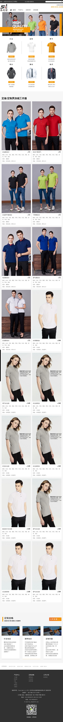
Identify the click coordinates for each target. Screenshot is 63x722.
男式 (54, 84)
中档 (9, 84)
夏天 (53, 61)
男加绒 (29, 61)
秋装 (51, 61)
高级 (12, 86)
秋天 (49, 61)
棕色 (29, 86)
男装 (49, 86)
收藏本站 (32, 1)
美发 (11, 61)
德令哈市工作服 (12, 666)
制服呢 (32, 61)
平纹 (34, 61)
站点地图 (27, 1)
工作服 (15, 677)
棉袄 (29, 59)
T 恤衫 (15, 682)
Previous (2, 22)
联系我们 (45, 677)
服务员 (8, 59)
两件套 (49, 84)
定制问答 (28, 10)
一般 (11, 84)
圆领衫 (15, 684)
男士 (52, 84)
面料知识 (31, 677)
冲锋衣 (15, 686)
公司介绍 (46, 675)
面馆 (11, 59)
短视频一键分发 (43, 666)
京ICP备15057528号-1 (34, 692)
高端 (10, 86)
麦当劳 (14, 59)
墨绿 (33, 84)
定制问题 (31, 681)
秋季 (53, 59)
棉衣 (31, 59)
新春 (51, 59)
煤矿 (9, 61)
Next (60, 22)
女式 (53, 86)
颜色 (31, 86)
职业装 (15, 679)
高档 (13, 84)
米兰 (29, 84)
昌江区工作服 (35, 666)
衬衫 (15, 681)
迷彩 (31, 84)
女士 (51, 86)
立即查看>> (55, 619)
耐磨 (33, 59)
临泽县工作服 (20, 666)
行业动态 (31, 679)
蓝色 (33, 86)
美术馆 (13, 61)
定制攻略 (35, 10)
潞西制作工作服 (28, 666)
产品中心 (20, 10)
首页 (14, 10)
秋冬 (49, 59)
